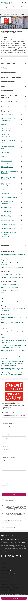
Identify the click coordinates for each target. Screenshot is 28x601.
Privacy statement (6, 522)
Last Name (5, 446)
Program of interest (8, 423)
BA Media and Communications (6, 135)
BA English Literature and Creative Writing (8, 119)
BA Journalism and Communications (6, 129)
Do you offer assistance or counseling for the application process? (14, 341)
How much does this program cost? (11, 274)
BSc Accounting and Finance (9, 197)
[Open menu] (25, 2)
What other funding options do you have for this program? (13, 309)
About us (3, 567)
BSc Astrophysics (6, 212)
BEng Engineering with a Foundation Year (8, 178)
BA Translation (5, 157)
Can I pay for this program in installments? (13, 277)
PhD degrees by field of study (8, 590)
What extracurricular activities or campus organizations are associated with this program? (12, 356)
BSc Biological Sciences (7, 220)
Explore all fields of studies (7, 581)
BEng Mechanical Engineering (6, 184)
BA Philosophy (5, 152)
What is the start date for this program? (12, 267)
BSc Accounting (5, 193)
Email (4, 469)
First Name (5, 435)
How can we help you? (8, 412)
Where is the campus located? (9, 302)
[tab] (6, 7)
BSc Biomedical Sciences (8, 224)
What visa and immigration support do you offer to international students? (13, 369)
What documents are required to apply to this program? (14, 318)
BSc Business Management (8, 228)
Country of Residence (8, 457)
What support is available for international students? (13, 351)
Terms (18, 520)
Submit (14, 494)
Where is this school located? (9, 299)
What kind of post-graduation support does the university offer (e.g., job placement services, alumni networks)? (13, 363)
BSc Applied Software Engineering (7, 202)
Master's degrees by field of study (9, 584)
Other (2, 338)
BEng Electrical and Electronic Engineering (9, 172)
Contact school (14, 598)
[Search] (22, 2)
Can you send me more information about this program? (13, 255)
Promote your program (6, 570)
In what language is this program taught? (12, 331)
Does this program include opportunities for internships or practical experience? (13, 346)
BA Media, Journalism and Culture (8, 141)
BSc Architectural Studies (8, 207)
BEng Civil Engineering (7, 167)
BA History (4, 124)
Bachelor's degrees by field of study (9, 587)
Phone (4, 480)
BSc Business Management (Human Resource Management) (8, 234)
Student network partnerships (8, 573)
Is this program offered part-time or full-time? (12, 291)
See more (4, 241)
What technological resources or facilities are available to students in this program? (13, 374)
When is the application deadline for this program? (12, 263)
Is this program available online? (10, 284)
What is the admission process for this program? (12, 323)
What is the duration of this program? (11, 287)
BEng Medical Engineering (8, 189)
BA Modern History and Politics (7, 147)
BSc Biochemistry (6, 216)
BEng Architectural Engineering (6, 162)
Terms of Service (9, 527)
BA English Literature (7, 114)
